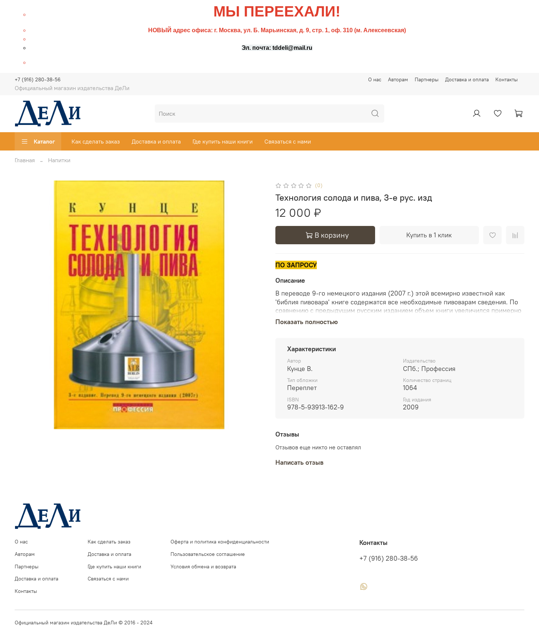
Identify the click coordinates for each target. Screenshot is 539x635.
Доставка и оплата (467, 79)
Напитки (59, 160)
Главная (25, 160)
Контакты (506, 79)
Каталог (44, 141)
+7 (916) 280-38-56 (37, 79)
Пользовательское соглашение (207, 554)
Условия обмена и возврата (203, 566)
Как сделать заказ (96, 141)
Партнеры (427, 79)
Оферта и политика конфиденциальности (219, 541)
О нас (374, 79)
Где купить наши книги (222, 141)
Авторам (398, 79)
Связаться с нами (287, 141)
